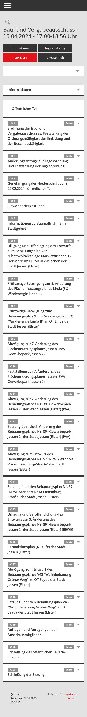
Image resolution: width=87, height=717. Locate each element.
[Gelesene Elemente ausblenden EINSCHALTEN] (77, 71)
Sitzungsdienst (67, 696)
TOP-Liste (20, 58)
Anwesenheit (55, 58)
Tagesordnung (55, 48)
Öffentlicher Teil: (25, 108)
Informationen (20, 48)
